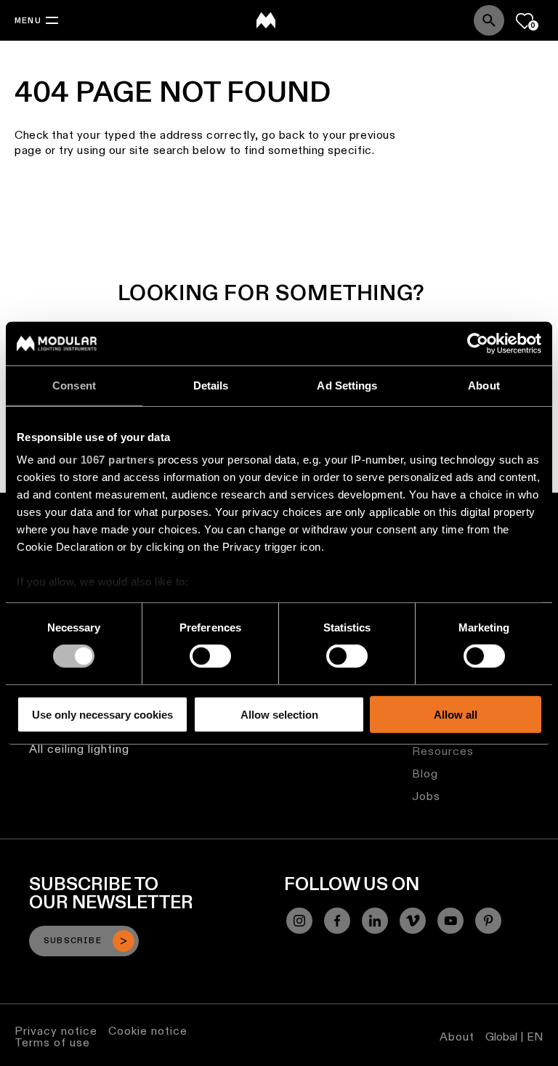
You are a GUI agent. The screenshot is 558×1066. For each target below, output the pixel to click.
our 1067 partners (107, 459)
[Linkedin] (375, 921)
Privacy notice (56, 1031)
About (457, 1036)
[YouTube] (450, 921)
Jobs (426, 796)
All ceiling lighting (79, 749)
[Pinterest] (488, 921)
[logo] (265, 20)
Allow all (455, 714)
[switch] (210, 656)
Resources (443, 751)
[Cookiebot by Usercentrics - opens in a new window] (477, 343)
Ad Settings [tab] (347, 385)
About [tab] (484, 385)
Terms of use (52, 1042)
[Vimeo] (412, 921)
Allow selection (279, 714)
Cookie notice (147, 1031)
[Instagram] (299, 921)
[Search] (489, 20)
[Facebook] (337, 921)
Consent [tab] (74, 385)
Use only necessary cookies (102, 714)
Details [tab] (211, 385)
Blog (425, 773)
